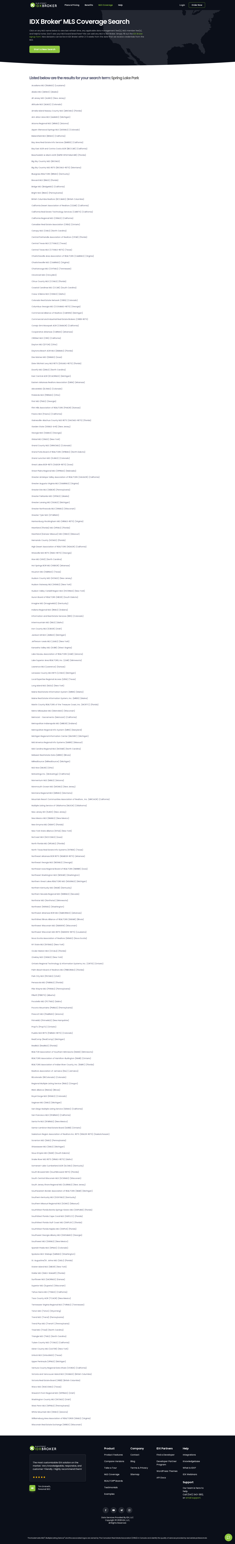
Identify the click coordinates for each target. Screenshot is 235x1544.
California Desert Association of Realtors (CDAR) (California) (60, 205)
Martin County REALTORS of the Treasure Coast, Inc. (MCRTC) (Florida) (65, 704)
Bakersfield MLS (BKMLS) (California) (49, 136)
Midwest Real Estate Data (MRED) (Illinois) (51, 755)
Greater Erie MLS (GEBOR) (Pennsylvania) (51, 489)
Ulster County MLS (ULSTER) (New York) (50, 1348)
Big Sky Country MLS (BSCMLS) (46, 161)
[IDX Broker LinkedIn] (121, 1510)
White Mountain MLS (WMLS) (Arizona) (50, 1412)
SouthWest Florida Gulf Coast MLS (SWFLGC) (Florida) (57, 1222)
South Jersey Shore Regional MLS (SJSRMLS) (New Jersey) (59, 1184)
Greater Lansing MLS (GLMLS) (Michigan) (51, 502)
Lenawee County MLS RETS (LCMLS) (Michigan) (54, 673)
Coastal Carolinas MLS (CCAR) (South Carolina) (54, 287)
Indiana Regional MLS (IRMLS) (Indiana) (50, 609)
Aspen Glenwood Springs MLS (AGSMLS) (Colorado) (56, 129)
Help (120, 5)
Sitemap (134, 1474)
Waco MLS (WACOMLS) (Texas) (46, 1386)
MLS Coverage (105, 5)
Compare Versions (114, 1461)
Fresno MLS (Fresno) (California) (47, 414)
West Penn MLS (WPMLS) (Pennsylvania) (51, 1405)
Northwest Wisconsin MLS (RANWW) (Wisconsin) (54, 925)
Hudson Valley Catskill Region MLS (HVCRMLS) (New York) (58, 591)
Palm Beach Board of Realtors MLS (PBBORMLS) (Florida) (58, 969)
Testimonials (111, 1487)
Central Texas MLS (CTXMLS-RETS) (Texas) (52, 249)
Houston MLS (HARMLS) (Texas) (46, 571)
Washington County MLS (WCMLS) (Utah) (51, 1399)
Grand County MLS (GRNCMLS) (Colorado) (52, 445)
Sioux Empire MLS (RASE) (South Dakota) (51, 1153)
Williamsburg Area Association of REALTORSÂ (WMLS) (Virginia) (61, 1418)
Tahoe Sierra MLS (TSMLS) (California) (49, 1292)
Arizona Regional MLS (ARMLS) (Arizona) (50, 123)
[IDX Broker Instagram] (129, 1510)
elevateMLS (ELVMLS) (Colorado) (47, 388)
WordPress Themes (167, 1471)
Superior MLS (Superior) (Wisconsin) (49, 1285)
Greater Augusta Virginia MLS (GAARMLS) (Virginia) (55, 483)
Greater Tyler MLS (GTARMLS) (45, 515)
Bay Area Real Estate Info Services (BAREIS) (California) (57, 142)
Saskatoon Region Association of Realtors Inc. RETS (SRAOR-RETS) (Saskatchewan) (71, 1134)
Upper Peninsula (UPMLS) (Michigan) (49, 1361)
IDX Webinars (190, 1474)
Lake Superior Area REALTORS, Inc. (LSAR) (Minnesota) (57, 660)
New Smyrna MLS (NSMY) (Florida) (48, 824)
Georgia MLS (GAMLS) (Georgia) (47, 432)
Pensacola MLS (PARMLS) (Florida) (47, 982)
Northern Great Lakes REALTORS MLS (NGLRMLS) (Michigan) (59, 881)
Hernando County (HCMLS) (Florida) (49, 540)
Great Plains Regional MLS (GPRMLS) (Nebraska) (54, 470)
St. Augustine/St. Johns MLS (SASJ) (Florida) (52, 1260)
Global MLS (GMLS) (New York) (46, 439)
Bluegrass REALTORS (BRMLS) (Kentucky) (51, 174)
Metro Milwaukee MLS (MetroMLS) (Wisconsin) (53, 710)
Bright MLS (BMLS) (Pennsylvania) (47, 193)
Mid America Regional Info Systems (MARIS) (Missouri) (57, 742)
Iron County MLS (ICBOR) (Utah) (47, 628)
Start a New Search (44, 49)
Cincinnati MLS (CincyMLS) (44, 275)
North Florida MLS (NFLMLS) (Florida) (48, 843)
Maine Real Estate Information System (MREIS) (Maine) (58, 692)
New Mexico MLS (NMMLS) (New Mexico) (50, 818)
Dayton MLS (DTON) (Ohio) (44, 344)
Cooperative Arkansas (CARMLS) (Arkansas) (52, 331)
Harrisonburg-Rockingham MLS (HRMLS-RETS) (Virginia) (58, 521)
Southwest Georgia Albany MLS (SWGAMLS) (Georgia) (57, 1235)
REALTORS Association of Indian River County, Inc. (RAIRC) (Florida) (63, 1064)
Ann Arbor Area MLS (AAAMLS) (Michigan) (51, 117)
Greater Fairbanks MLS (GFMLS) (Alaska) (50, 496)
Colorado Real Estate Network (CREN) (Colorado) (55, 300)
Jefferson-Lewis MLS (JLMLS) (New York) (50, 641)
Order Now (197, 5)
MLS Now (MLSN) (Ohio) (43, 767)
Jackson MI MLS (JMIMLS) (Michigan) (49, 635)
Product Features (113, 1454)
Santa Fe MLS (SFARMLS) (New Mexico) (50, 1121)
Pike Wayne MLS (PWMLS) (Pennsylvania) (51, 988)
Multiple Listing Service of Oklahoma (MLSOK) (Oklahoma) (59, 805)
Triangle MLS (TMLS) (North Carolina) (49, 1336)
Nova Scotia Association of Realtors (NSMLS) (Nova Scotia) (59, 938)
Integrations (189, 1454)
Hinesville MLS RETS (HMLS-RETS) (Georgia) (52, 553)
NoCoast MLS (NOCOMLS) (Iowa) (47, 837)
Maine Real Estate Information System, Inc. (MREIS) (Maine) (60, 698)
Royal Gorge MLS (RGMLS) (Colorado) (49, 1096)
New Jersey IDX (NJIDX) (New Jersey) (49, 812)
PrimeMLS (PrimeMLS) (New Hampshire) (50, 1020)
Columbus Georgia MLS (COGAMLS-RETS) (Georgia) (56, 306)
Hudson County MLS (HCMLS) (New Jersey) (52, 578)
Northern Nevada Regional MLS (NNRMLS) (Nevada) (55, 894)
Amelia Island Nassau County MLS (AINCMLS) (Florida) (57, 110)
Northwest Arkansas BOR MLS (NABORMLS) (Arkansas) (57, 913)
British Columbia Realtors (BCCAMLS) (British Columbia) (58, 199)
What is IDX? (189, 1467)
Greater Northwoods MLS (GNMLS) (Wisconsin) (53, 508)
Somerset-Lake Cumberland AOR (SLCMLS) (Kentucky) (58, 1165)
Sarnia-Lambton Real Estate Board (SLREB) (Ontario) (56, 1127)
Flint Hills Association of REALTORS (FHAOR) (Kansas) (56, 407)
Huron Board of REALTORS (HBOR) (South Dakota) (55, 597)
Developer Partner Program (167, 1463)
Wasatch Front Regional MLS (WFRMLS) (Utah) (53, 1393)
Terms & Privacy (139, 1467)
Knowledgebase (191, 1461)
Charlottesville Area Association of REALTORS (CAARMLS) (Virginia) (63, 256)
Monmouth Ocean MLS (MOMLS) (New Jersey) (54, 786)
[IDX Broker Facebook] (106, 1510)
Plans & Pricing (72, 5)
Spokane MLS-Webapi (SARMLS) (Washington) (53, 1254)
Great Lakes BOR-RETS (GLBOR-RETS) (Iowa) (52, 464)
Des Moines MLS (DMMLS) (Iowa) (47, 357)
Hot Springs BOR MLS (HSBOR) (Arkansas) (51, 565)
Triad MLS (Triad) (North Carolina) (48, 1330)
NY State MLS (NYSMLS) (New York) (48, 944)
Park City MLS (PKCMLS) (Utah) (46, 976)
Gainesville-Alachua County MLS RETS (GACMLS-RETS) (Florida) (61, 420)
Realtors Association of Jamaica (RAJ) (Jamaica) (55, 1071)
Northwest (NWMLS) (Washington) (48, 906)
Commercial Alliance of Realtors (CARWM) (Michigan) (57, 313)
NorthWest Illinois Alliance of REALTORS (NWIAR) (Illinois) (58, 919)
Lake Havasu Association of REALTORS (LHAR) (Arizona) (57, 654)
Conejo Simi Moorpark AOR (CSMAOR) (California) (55, 325)
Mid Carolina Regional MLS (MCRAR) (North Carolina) (56, 748)
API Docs (161, 1477)
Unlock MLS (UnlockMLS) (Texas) (47, 1355)
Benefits (89, 5)
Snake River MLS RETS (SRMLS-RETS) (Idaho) (52, 1159)
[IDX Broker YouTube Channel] (114, 1510)
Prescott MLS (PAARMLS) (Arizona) (48, 1014)
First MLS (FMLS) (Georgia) (44, 401)
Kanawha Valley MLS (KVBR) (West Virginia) (52, 647)
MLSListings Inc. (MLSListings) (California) (51, 774)
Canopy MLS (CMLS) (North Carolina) (49, 230)
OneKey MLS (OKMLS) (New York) (47, 957)
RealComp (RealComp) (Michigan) (48, 1039)
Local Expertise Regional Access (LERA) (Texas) (54, 679)
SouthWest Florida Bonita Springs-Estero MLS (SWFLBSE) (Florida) (62, 1209)
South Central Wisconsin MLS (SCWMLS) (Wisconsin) (56, 1178)
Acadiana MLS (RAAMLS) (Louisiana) (48, 85)
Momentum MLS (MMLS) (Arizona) (48, 780)
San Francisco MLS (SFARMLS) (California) (51, 1115)
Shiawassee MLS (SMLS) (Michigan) (48, 1146)
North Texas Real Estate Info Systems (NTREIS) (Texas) (57, 849)
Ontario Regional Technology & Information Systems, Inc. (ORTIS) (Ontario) (67, 963)
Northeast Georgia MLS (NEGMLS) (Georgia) (52, 862)
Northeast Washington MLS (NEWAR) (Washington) (56, 875)
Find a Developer (166, 1454)
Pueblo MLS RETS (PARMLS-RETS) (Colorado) (52, 1033)
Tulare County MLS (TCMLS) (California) (50, 1342)
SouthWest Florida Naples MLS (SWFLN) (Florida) (54, 1229)
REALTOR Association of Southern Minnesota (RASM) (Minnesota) (62, 1052)
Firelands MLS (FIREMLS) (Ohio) (46, 395)
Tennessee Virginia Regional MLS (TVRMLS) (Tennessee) (58, 1304)
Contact (134, 1454)
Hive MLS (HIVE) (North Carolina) (47, 559)
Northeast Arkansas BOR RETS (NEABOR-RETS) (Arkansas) (58, 856)
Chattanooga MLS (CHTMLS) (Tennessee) (51, 268)
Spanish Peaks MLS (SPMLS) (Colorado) (50, 1247)
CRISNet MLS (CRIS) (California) (46, 338)
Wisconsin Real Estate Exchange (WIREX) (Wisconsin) (57, 1424)
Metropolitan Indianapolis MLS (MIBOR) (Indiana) (54, 723)
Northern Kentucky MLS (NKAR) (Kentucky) (52, 887)
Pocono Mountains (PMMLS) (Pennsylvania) (52, 1007)
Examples (109, 1494)
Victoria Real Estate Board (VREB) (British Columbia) (56, 1380)
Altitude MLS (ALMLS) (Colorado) (47, 104)
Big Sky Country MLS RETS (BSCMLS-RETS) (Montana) (56, 167)
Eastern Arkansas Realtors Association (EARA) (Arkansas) (58, 382)
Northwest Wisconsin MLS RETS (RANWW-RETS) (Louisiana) (59, 932)
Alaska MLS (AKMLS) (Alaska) (45, 92)
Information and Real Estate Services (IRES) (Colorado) (58, 616)
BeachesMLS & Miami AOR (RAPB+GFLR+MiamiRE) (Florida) (59, 155)
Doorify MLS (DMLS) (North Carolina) (49, 369)
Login (182, 5)
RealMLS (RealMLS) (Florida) (45, 1045)
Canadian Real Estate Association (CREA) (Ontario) (56, 224)
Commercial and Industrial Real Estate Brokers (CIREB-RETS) (60, 319)
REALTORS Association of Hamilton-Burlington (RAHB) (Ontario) (61, 1058)
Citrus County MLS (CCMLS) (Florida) (49, 281)
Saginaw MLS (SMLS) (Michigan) (47, 1102)
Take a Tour (110, 1467)
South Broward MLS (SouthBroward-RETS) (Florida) (55, 1172)
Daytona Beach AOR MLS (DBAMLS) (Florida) (52, 350)
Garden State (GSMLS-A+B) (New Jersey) (51, 426)
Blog (132, 1461)
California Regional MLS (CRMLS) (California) (52, 218)
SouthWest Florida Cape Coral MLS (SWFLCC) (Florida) (57, 1216)
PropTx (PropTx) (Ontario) (44, 1026)
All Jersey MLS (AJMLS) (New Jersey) (49, 98)
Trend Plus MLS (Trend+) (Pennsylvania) (50, 1323)
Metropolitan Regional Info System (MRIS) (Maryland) (57, 730)
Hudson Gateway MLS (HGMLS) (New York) (52, 584)
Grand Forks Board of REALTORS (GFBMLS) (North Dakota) (58, 452)
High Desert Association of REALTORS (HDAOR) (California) (59, 546)
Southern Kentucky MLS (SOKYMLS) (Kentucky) (54, 1197)
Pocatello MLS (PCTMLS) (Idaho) (47, 1001)
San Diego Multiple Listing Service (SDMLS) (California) (57, 1108)
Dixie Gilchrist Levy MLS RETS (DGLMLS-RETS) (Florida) (56, 363)
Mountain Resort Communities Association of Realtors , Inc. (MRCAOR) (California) (71, 799)
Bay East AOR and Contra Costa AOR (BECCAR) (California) (59, 148)
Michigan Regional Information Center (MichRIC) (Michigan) (60, 736)
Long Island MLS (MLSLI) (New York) (48, 685)
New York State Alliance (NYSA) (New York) (52, 831)
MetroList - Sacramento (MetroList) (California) (54, 717)
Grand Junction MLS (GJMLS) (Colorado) (51, 458)
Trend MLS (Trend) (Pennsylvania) (48, 1317)
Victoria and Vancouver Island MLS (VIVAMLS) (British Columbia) (62, 1374)
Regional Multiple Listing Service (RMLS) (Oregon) (55, 1083)
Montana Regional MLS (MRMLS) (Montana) (52, 793)
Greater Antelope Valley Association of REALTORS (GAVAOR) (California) (66, 477)
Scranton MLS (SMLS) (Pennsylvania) (49, 1140)
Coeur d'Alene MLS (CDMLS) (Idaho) (49, 294)
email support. (193, 1497)
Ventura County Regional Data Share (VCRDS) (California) (59, 1368)
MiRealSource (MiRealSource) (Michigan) (51, 761)
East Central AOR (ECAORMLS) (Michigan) (51, 376)
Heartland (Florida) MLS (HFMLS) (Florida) (51, 527)
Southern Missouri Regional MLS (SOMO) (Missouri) (55, 1203)
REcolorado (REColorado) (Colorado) (49, 1077)
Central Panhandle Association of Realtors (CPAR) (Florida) (59, 237)
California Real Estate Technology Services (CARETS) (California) (62, 211)
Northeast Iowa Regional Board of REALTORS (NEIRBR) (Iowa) (60, 868)
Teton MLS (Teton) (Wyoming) (46, 1311)
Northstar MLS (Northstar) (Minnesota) (50, 900)
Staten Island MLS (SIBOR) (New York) (49, 1266)
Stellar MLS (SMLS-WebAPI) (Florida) (48, 1273)
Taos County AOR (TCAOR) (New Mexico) (51, 1298)
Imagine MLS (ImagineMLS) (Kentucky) (50, 603)
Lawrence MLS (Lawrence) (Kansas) (48, 666)
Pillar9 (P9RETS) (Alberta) (43, 995)
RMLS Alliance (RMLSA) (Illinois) (46, 1090)
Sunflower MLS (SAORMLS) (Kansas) (48, 1279)
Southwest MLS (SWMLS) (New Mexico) (50, 1241)
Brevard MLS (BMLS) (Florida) (45, 180)
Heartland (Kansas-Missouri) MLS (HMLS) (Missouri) (56, 534)
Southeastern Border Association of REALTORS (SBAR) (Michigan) (62, 1191)
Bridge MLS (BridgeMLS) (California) (48, 186)
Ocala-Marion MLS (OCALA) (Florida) (49, 951)
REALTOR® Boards (113, 1480)
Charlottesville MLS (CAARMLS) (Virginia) (50, 262)
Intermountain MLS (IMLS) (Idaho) (48, 622)
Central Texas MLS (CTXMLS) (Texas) (49, 243)
